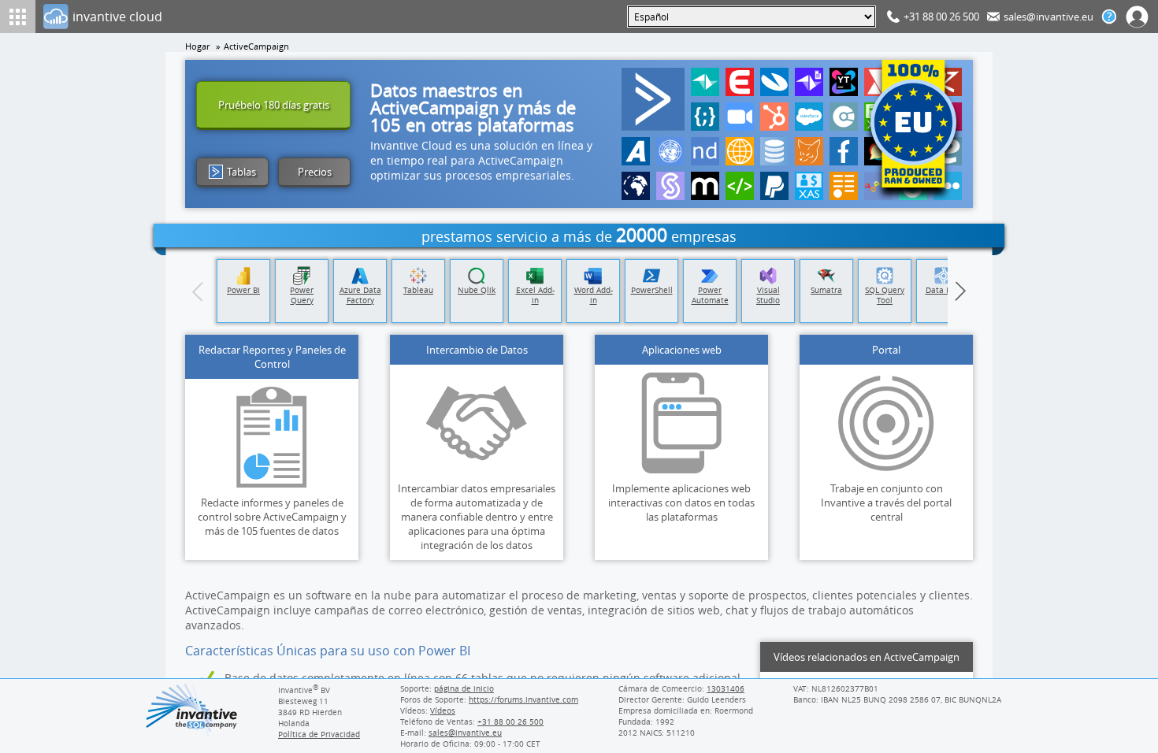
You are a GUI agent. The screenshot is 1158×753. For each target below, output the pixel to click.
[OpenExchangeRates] (636, 186)
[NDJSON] (705, 151)
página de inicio (464, 688)
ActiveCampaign (256, 46)
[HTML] (740, 151)
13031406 (725, 688)
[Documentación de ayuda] (1109, 16)
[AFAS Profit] (636, 151)
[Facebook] (844, 151)
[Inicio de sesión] (1137, 16)
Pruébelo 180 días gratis (273, 105)
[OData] (844, 186)
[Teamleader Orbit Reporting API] (809, 82)
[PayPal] (774, 186)
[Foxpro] (809, 151)
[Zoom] (740, 116)
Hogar (197, 46)
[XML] (740, 186)
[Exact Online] (740, 82)
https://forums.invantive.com (523, 699)
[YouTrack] (844, 82)
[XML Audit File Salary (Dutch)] (809, 186)
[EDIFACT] (670, 151)
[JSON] (705, 116)
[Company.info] (844, 116)
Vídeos (442, 710)
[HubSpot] (774, 116)
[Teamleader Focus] (705, 82)
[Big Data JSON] (774, 151)
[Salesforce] (809, 116)
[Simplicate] (670, 186)
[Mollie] (705, 186)
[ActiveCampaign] (653, 99)
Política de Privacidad (319, 734)
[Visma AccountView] (774, 82)
